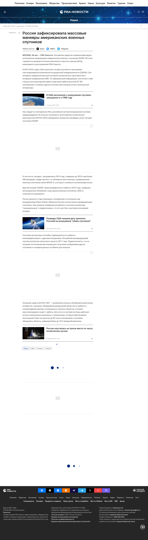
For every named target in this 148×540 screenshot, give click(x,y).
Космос (40, 348)
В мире (41, 498)
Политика (13, 498)
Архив (122, 501)
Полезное (129, 498)
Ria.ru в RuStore (96, 501)
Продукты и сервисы (53, 501)
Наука (26, 348)
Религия (97, 498)
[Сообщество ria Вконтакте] (58, 490)
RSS (116, 501)
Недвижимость (86, 498)
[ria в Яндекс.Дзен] (50, 490)
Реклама (39, 501)
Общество (22, 498)
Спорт (61, 498)
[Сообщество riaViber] (106, 490)
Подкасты (120, 498)
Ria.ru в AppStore (81, 501)
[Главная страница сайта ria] (74, 12)
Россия (48, 348)
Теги (137, 498)
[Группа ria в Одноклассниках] (66, 490)
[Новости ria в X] (90, 490)
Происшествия (51, 498)
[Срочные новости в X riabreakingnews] (98, 490)
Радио (112, 498)
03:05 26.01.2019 (9, 26)
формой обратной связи (119, 514)
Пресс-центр (68, 501)
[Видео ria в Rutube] (74, 490)
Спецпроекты (29, 501)
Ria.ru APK (108, 501)
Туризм (105, 498)
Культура (75, 498)
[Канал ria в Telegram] (82, 490)
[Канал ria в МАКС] (42, 490)
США (32, 348)
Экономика (32, 498)
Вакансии (6, 512)
